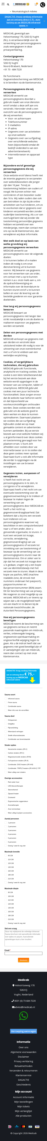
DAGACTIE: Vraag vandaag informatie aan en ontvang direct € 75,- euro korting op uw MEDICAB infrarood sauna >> (23, 21)
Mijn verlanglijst (23, 1111)
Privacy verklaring (23, 1061)
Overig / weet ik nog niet (16, 846)
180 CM (11, 875)
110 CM (11, 859)
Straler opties (10, 745)
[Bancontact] (30, 1126)
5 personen (12, 838)
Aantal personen (12, 819)
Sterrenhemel (13, 790)
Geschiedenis (23, 1084)
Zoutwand (11, 797)
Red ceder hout (13, 782)
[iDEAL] (10, 1126)
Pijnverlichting (13, 728)
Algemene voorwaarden (23, 1052)
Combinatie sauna (14, 706)
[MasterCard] (23, 1126)
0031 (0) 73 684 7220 (25, 1000)
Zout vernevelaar (14, 809)
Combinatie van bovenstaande (19, 739)
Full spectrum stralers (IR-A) (18, 761)
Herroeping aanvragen (23, 1031)
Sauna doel (9, 716)
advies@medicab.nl (24, 1007)
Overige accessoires (13, 778)
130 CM (11, 867)
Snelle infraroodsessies (16, 735)
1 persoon (11, 823)
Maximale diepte (11, 888)
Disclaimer (23, 1056)
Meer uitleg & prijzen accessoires (20, 813)
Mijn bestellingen (23, 1101)
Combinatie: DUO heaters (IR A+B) (20, 764)
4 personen (12, 834)
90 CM (10, 855)
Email (7, 950)
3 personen (12, 830)
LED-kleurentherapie (15, 786)
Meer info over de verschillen (18, 710)
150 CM (11, 871)
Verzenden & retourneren (23, 1070)
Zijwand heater (13, 794)
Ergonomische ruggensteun (18, 801)
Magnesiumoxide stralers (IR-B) (19, 757)
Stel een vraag (11, 928)
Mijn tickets (23, 1106)
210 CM (11, 879)
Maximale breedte (12, 852)
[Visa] (37, 1126)
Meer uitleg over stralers (17, 772)
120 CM (11, 863)
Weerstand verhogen (15, 731)
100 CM (11, 896)
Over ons (23, 1047)
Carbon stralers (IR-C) (16, 753)
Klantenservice (23, 1075)
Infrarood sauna (14, 699)
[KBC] (17, 1126)
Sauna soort (10, 695)
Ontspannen (12, 720)
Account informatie (23, 1097)
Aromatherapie (13, 805)
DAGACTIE (23, 1079)
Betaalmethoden (23, 1066)
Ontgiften (11, 724)
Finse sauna (12, 702)
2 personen (12, 826)
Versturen (23, 960)
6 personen (12, 842)
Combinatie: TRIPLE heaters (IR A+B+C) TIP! (24, 768)
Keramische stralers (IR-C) (17, 749)
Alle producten (23, 1115)
